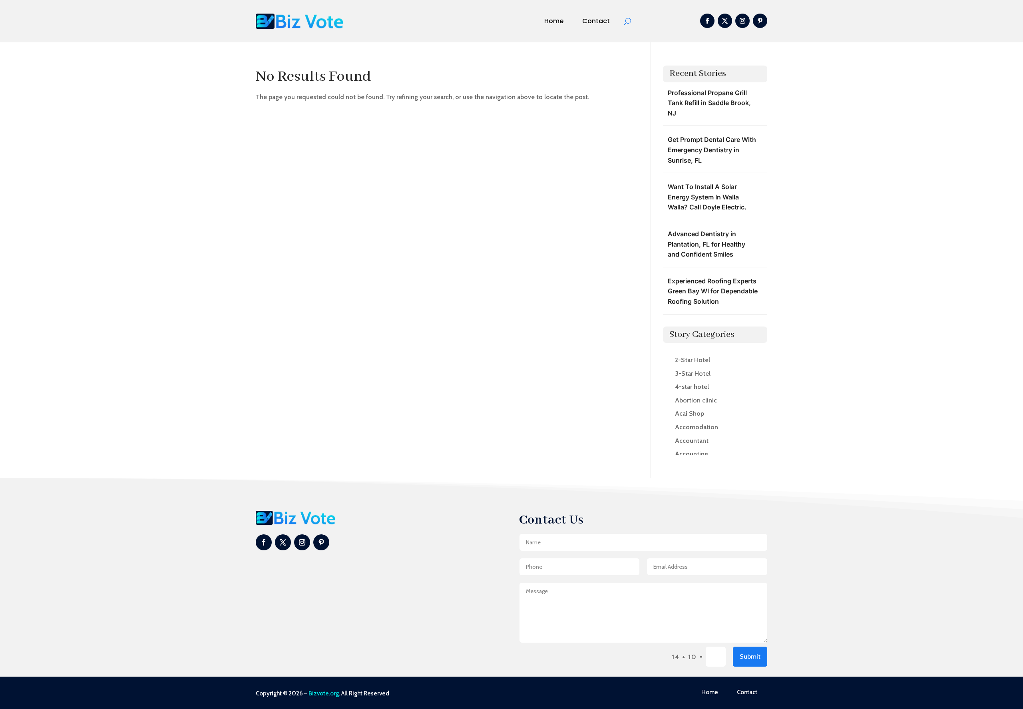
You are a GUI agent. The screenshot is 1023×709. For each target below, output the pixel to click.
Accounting (691, 454)
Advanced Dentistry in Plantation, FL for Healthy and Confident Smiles (706, 244)
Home (553, 21)
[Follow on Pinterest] (760, 21)
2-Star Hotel (692, 360)
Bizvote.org (323, 693)
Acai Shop (689, 413)
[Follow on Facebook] (707, 21)
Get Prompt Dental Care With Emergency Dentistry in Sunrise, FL (712, 149)
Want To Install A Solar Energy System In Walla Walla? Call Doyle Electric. (707, 197)
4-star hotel (692, 386)
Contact (596, 21)
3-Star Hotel (693, 373)
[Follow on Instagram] (742, 21)
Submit (750, 656)
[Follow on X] (725, 21)
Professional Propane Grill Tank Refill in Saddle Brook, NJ (709, 103)
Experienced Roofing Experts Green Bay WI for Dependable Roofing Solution (713, 291)
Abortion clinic (696, 400)
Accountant (692, 440)
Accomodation (696, 427)
